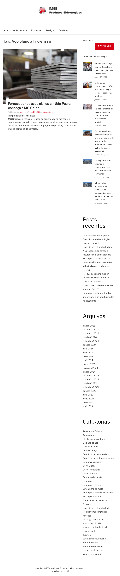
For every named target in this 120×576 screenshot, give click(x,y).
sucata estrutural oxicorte (95, 527)
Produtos (36, 30)
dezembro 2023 (91, 375)
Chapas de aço (90, 450)
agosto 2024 (89, 345)
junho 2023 (88, 398)
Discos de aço (90, 473)
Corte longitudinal (91, 469)
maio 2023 (88, 402)
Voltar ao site (20, 30)
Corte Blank (89, 465)
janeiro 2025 (89, 325)
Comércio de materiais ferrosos (98, 458)
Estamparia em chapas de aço (98, 492)
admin (22, 112)
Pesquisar (88, 40)
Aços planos (48, 112)
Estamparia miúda (92, 496)
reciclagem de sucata (93, 519)
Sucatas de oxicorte (93, 546)
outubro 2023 (90, 383)
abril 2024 (88, 360)
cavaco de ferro (90, 446)
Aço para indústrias (92, 431)
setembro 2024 (91, 341)
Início (5, 30)
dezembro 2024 (91, 329)
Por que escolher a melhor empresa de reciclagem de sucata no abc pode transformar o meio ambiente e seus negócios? (104, 141)
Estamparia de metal (93, 489)
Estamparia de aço (92, 485)
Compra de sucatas (92, 462)
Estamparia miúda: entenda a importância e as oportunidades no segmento (103, 167)
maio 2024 (88, 356)
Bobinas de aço (90, 443)
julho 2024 (88, 348)
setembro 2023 (91, 387)
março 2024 (89, 364)
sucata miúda (89, 531)
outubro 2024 (90, 337)
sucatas (87, 535)
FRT (67, 571)
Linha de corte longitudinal (96, 508)
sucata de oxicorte (92, 523)
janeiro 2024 (89, 372)
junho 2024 (88, 352)
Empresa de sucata (92, 477)
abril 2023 (88, 406)
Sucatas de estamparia (94, 538)
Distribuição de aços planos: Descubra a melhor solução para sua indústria (96, 239)
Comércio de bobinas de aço (97, 454)
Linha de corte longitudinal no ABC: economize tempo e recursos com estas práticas (104, 89)
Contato (63, 30)
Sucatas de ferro (91, 542)
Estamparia (88, 481)
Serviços (50, 30)
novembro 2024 (91, 333)
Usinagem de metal (92, 550)
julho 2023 (88, 394)
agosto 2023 (89, 391)
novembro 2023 (91, 379)
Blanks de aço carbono (94, 439)
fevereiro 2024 (90, 368)
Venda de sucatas (92, 554)
